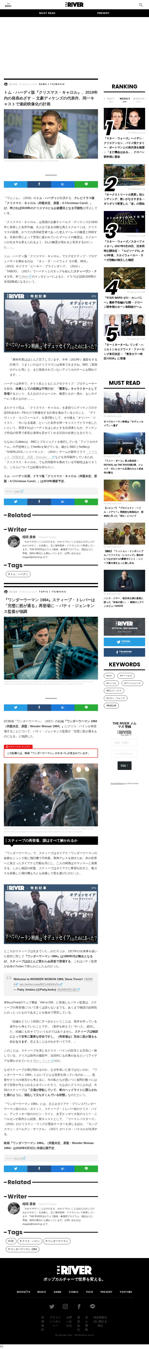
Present (103, 13)
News (43, 84)
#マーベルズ (126, 675)
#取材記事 (111, 705)
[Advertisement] (74, 44)
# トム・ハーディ (18, 574)
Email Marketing (118, 783)
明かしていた (42, 1060)
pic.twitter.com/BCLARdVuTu (39, 984)
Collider (23, 276)
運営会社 (78, 1323)
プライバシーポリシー (55, 1321)
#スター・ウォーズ (116, 698)
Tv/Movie (57, 84)
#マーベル (111, 683)
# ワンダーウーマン (57, 1241)
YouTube (126, 1292)
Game (58, 1292)
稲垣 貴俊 (13, 84)
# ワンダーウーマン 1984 (22, 1249)
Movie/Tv (23, 1292)
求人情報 (86, 1323)
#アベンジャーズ (132, 683)
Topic (44, 591)
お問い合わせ (69, 1321)
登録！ (124, 765)
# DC (11, 1241)
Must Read (47, 13)
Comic (74, 1292)
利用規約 (42, 1323)
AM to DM (18, 1158)
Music (41, 1292)
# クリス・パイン (30, 1241)
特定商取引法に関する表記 (100, 1321)
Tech (89, 1292)
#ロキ (109, 675)
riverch (90, 1335)
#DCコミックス (114, 690)
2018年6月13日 (67, 989)
